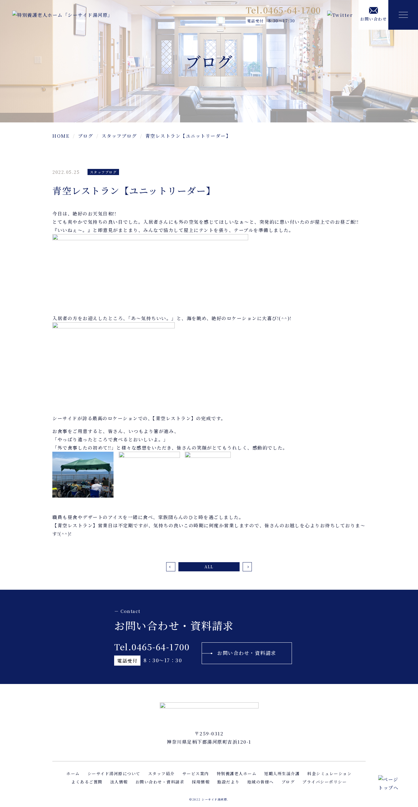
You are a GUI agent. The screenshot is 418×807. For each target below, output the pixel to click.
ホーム (73, 773)
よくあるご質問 (87, 782)
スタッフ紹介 (161, 773)
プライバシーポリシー (324, 782)
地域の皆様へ (260, 782)
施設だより (228, 782)
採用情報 (201, 782)
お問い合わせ (373, 19)
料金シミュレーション (329, 773)
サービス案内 (195, 773)
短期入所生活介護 (282, 773)
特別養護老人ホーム (237, 773)
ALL (209, 567)
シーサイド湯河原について (114, 773)
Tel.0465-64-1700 (283, 10)
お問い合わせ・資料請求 (246, 652)
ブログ (288, 782)
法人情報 (119, 782)
